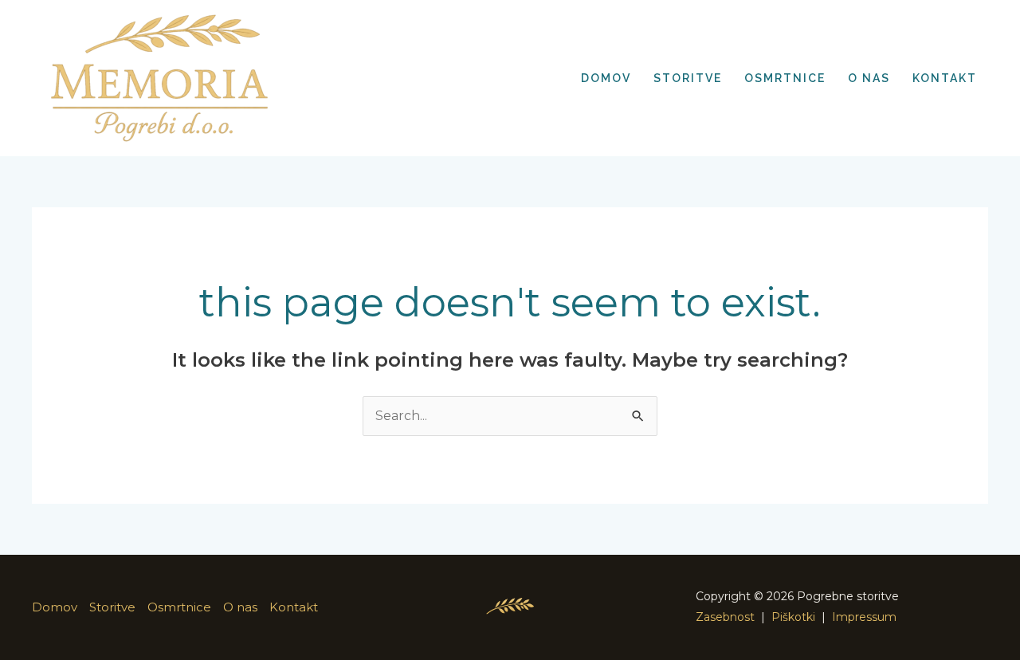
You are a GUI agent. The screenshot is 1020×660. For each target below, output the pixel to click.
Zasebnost (725, 617)
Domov (54, 607)
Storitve (112, 607)
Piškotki (793, 617)
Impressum (864, 617)
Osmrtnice (179, 607)
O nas (240, 607)
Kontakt (293, 607)
